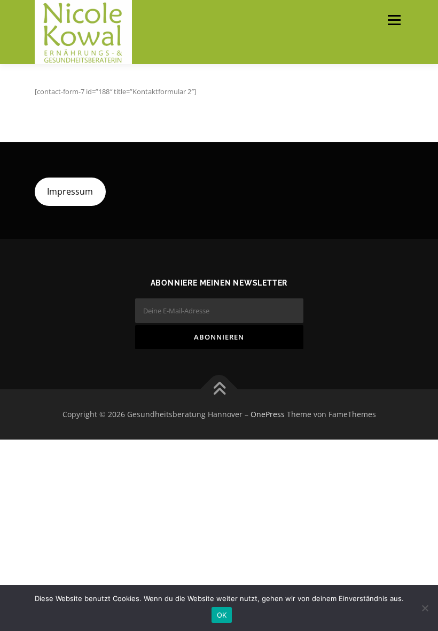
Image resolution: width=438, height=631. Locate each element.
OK (222, 615)
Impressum (70, 191)
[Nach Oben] (219, 389)
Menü (394, 20)
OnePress (268, 414)
